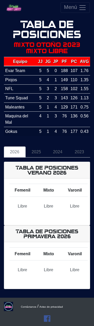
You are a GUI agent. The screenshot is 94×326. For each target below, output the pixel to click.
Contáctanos (28, 306)
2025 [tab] (36, 152)
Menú (71, 7)
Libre (22, 206)
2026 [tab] (14, 152)
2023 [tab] (79, 152)
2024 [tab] (57, 152)
